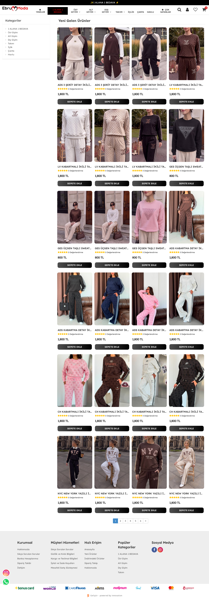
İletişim (21, 567)
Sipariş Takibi (24, 563)
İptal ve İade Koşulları (62, 563)
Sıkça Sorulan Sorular (28, 554)
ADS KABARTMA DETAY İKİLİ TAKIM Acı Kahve (186, 248)
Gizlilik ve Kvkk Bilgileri (62, 554)
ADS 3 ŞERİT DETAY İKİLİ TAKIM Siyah (149, 84)
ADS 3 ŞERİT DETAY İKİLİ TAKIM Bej (75, 84)
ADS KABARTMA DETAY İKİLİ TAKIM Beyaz (186, 330)
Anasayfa (89, 549)
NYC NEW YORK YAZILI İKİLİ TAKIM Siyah (75, 493)
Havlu (150, 12)
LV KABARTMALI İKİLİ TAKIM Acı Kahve (186, 84)
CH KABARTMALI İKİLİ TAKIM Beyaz (149, 411)
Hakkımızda (23, 549)
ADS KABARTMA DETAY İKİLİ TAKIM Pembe (149, 330)
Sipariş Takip (91, 563)
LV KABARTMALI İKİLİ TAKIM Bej (112, 166)
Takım (119, 12)
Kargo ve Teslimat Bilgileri (64, 558)
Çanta (140, 12)
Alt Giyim (89, 10)
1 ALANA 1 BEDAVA (58, 10)
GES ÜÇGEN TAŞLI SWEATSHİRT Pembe (149, 248)
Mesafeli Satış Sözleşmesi (64, 567)
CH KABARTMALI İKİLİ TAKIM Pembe (75, 411)
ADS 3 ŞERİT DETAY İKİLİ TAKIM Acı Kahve (112, 84)
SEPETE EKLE (74, 101)
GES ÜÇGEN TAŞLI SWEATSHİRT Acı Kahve (75, 248)
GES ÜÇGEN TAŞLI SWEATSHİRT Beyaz (112, 248)
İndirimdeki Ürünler (94, 558)
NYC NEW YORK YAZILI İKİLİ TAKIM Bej (186, 493)
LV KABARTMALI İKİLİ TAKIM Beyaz (75, 166)
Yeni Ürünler (90, 554)
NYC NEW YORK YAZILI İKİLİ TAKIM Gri (112, 493)
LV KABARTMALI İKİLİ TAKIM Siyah (149, 166)
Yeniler (40, 12)
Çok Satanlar (165, 10)
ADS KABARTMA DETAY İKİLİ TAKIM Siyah (75, 330)
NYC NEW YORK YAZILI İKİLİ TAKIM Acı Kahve (149, 493)
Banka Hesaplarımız (27, 558)
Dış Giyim (105, 10)
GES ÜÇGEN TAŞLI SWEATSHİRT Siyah (186, 166)
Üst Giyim (74, 10)
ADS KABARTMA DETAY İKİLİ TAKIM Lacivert (112, 330)
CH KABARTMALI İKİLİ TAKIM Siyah (186, 411)
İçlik (131, 12)
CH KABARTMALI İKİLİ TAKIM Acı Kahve (112, 411)
